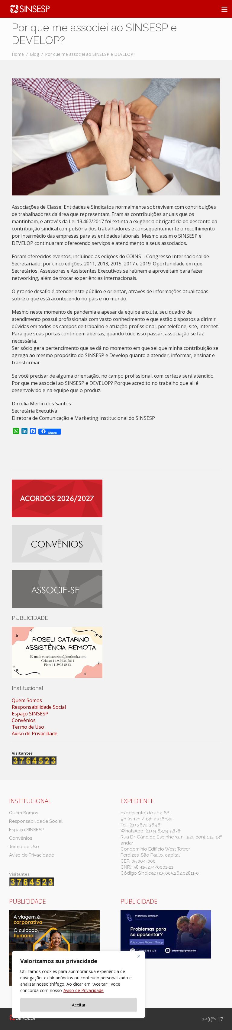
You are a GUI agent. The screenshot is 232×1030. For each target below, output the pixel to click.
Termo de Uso (28, 727)
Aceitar (78, 1005)
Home (18, 54)
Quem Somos (27, 700)
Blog (34, 54)
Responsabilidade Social (39, 707)
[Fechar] (138, 956)
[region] (78, 984)
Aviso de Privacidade (83, 990)
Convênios (24, 720)
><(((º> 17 (212, 1019)
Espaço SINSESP (30, 713)
